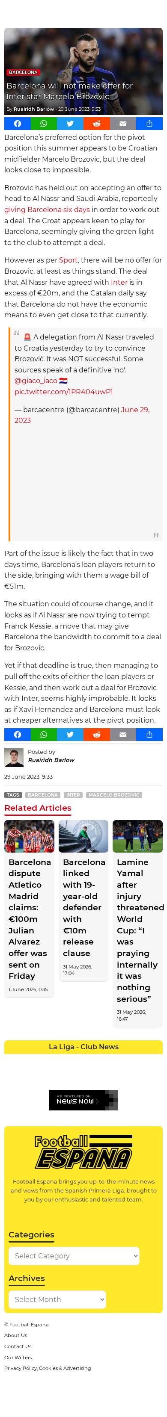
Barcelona (23, 72)
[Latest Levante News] (155, 1060)
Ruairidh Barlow (34, 109)
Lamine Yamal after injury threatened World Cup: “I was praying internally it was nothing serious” (137, 930)
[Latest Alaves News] (12, 1060)
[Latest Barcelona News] (60, 1060)
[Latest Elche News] (91, 1060)
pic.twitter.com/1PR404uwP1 (64, 392)
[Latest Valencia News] (139, 1076)
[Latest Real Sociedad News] (107, 1076)
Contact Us (17, 1346)
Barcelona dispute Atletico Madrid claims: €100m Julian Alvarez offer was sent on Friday (29, 919)
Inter (119, 282)
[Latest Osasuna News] (28, 1076)
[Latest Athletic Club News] (28, 1060)
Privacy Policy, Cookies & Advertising (47, 1368)
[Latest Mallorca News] (12, 1076)
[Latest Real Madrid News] (76, 1076)
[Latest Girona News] (139, 1060)
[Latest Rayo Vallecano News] (44, 1076)
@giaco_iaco (36, 381)
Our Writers (18, 1358)
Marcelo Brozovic (114, 795)
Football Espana (29, 1325)
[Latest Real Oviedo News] (91, 1076)
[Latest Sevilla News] (123, 1076)
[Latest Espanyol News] (107, 1060)
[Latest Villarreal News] (155, 1076)
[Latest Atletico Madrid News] (44, 1060)
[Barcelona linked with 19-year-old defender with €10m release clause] (84, 836)
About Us (15, 1335)
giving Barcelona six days (47, 210)
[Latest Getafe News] (123, 1060)
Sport (68, 260)
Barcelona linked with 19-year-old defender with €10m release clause (83, 907)
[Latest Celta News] (76, 1060)
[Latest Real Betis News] (60, 1076)
